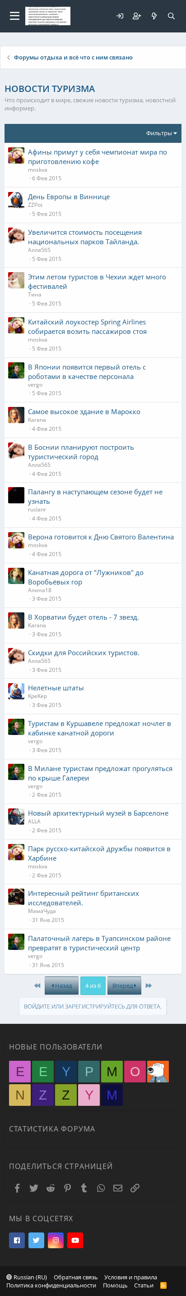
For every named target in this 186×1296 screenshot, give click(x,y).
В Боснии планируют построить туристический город (81, 452)
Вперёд (123, 985)
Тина (35, 294)
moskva (37, 169)
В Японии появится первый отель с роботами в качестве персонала (87, 371)
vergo (35, 384)
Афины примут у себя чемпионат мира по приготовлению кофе (97, 156)
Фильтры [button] (159, 133)
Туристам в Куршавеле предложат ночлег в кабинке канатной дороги (99, 728)
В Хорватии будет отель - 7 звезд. (83, 616)
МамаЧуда (42, 911)
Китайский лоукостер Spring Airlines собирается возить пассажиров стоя (87, 326)
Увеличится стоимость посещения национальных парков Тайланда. (85, 237)
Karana (37, 420)
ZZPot (35, 205)
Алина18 (39, 590)
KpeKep (37, 696)
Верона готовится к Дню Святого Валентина (101, 536)
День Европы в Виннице (69, 196)
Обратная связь (76, 1277)
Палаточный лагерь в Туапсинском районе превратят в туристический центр (99, 943)
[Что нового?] (154, 16)
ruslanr (37, 509)
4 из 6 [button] (93, 985)
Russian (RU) (29, 1277)
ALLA (34, 821)
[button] (14, 16)
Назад (63, 985)
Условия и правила (130, 1277)
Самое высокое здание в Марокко (84, 411)
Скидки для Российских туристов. (84, 652)
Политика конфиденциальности (51, 1285)
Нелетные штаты (56, 687)
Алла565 (39, 250)
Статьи (143, 1285)
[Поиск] (171, 16)
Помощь (115, 1285)
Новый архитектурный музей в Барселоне (98, 812)
